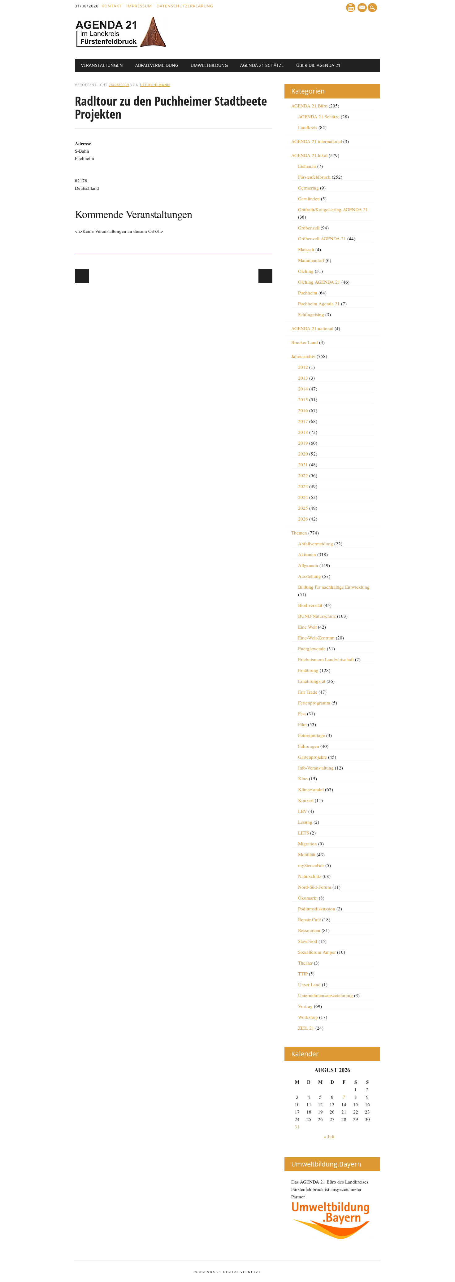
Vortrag (305, 1006)
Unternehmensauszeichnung (325, 995)
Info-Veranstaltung (316, 768)
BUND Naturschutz (317, 616)
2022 (303, 475)
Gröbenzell (308, 228)
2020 (303, 454)
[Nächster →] (265, 276)
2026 (303, 519)
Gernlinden (309, 198)
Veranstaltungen (102, 65)
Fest (302, 713)
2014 (303, 389)
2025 (303, 508)
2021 (303, 464)
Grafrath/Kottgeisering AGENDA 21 (333, 209)
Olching (306, 271)
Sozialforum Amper (317, 952)
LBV (302, 811)
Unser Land (309, 984)
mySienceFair (311, 865)
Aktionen (307, 554)
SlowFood (307, 941)
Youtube (350, 7)
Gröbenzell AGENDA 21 (322, 238)
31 (297, 1126)
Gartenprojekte (312, 757)
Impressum (139, 6)
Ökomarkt (308, 898)
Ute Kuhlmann (155, 84)
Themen (299, 533)
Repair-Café (309, 919)
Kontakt (112, 6)
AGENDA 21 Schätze (262, 65)
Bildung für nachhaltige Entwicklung (334, 587)
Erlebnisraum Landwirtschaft (326, 659)
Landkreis (307, 127)
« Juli (329, 1136)
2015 (303, 399)
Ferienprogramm (314, 703)
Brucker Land (304, 342)
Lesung (305, 822)
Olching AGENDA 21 (319, 282)
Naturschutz (309, 876)
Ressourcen (309, 930)
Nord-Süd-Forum (314, 887)
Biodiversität (310, 605)
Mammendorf (311, 260)
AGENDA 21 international (316, 141)
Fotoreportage (311, 735)
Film (302, 724)
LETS (303, 833)
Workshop (308, 1017)
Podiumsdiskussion (316, 908)
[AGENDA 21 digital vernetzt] (121, 46)
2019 (303, 443)
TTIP (303, 973)
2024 (303, 497)
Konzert (306, 800)
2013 (303, 378)
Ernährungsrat (311, 681)
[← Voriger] (82, 276)
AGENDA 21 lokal (309, 155)
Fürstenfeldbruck (314, 177)
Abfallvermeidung (156, 65)
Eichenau (307, 166)
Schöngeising (311, 314)
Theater (305, 963)
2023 (303, 486)
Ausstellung (309, 576)
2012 (303, 367)
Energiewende (312, 648)
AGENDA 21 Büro (309, 105)
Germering (308, 188)
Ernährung (308, 670)
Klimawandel (311, 789)
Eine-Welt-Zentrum (316, 637)
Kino (303, 778)
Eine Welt (307, 627)
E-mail (362, 8)
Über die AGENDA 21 (318, 65)
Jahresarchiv (303, 356)
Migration (307, 843)
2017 (303, 421)
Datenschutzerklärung (185, 6)
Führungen (308, 746)
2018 (303, 432)
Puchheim (307, 293)
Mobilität (306, 854)
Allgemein (308, 565)
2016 (303, 410)
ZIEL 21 (306, 1028)
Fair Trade (307, 692)
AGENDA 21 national (312, 328)
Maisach (306, 249)
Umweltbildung (209, 65)
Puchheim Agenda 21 (319, 303)
